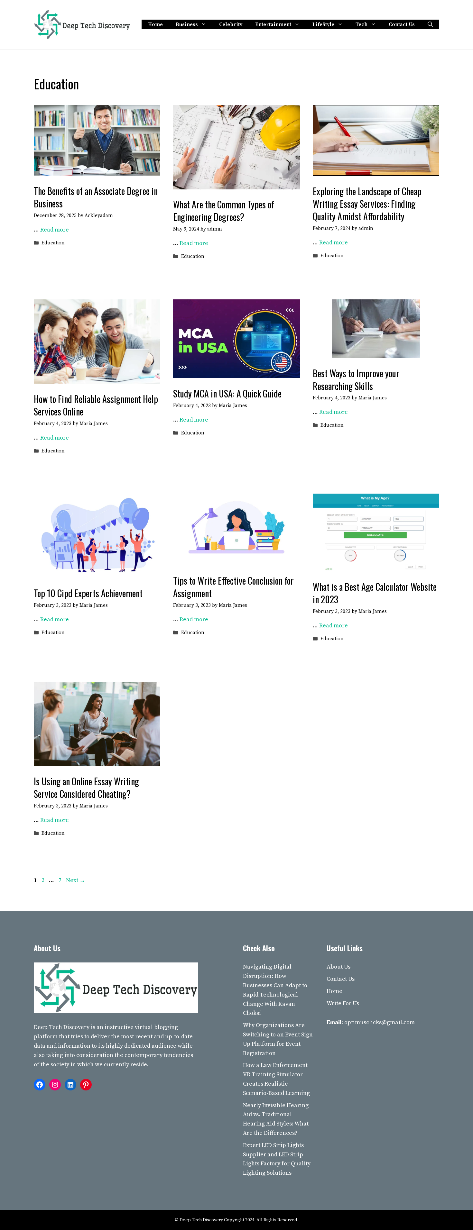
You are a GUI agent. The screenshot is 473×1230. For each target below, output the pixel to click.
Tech (361, 24)
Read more (54, 229)
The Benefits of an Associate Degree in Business (96, 197)
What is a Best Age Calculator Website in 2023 (375, 593)
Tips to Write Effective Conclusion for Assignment (233, 587)
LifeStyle (323, 24)
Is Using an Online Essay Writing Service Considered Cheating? (86, 787)
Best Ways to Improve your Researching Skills (356, 379)
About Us (338, 966)
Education (53, 243)
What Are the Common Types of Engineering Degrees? (223, 210)
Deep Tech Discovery (61, 1027)
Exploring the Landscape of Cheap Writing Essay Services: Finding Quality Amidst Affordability (367, 204)
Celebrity (230, 24)
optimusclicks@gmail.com (379, 1022)
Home (155, 24)
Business (187, 24)
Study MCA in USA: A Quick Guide (227, 393)
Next (75, 880)
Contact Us (402, 24)
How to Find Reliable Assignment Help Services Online (96, 405)
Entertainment (273, 24)
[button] (430, 24)
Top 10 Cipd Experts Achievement (88, 593)
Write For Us (343, 1003)
